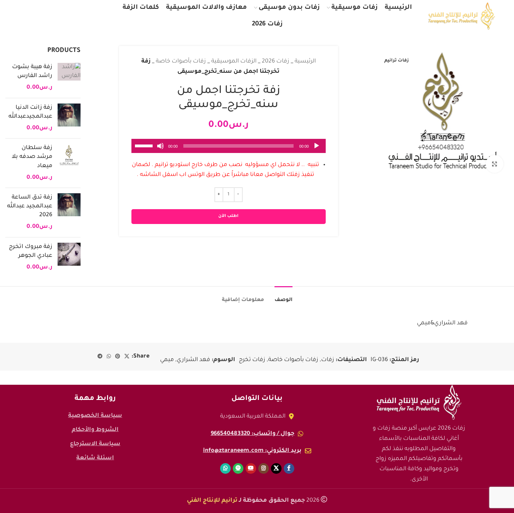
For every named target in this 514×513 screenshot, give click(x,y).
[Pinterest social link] (117, 357)
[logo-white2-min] (419, 402)
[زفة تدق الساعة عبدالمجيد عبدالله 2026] (69, 212)
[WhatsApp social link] (25, 16)
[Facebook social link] (100, 16)
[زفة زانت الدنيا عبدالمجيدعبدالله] (69, 118)
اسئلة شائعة (95, 458)
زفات (327, 360)
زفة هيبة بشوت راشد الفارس (32, 71)
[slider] (145, 145)
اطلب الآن (228, 216)
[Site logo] (461, 16)
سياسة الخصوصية (95, 416)
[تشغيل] (316, 149)
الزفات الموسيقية (233, 61)
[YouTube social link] (56, 16)
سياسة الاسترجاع (95, 444)
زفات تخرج (252, 360)
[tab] (283, 297)
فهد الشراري (193, 360)
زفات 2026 (275, 61)
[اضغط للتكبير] (494, 164)
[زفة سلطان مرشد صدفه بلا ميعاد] (69, 163)
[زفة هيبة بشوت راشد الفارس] (69, 78)
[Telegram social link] (100, 357)
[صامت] (160, 149)
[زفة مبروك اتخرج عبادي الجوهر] (69, 257)
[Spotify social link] (40, 16)
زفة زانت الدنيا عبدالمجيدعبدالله (30, 112)
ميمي (167, 360)
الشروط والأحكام (95, 430)
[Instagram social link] (71, 16)
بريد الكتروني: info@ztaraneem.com (252, 451)
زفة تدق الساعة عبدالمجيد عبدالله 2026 (29, 206)
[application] (228, 146)
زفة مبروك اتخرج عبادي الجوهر (30, 251)
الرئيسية (305, 61)
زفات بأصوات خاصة (181, 61)
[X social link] (86, 16)
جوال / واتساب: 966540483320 (252, 434)
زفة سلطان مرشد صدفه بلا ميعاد (32, 157)
